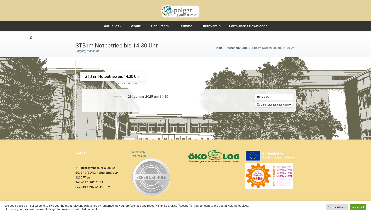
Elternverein (211, 26)
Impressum (139, 155)
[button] (273, 104)
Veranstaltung (237, 48)
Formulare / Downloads (248, 26)
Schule (135, 26)
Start (219, 48)
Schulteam (160, 26)
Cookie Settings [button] (337, 207)
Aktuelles (111, 26)
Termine (185, 26)
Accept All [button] (358, 207)
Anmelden (138, 152)
